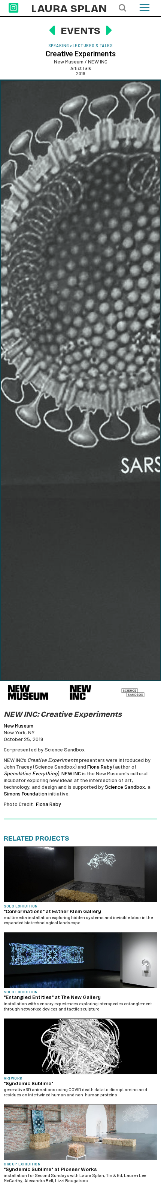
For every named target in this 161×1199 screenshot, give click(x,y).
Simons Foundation (25, 793)
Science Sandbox (125, 787)
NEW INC (71, 773)
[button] (144, 10)
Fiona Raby (99, 766)
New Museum (18, 725)
